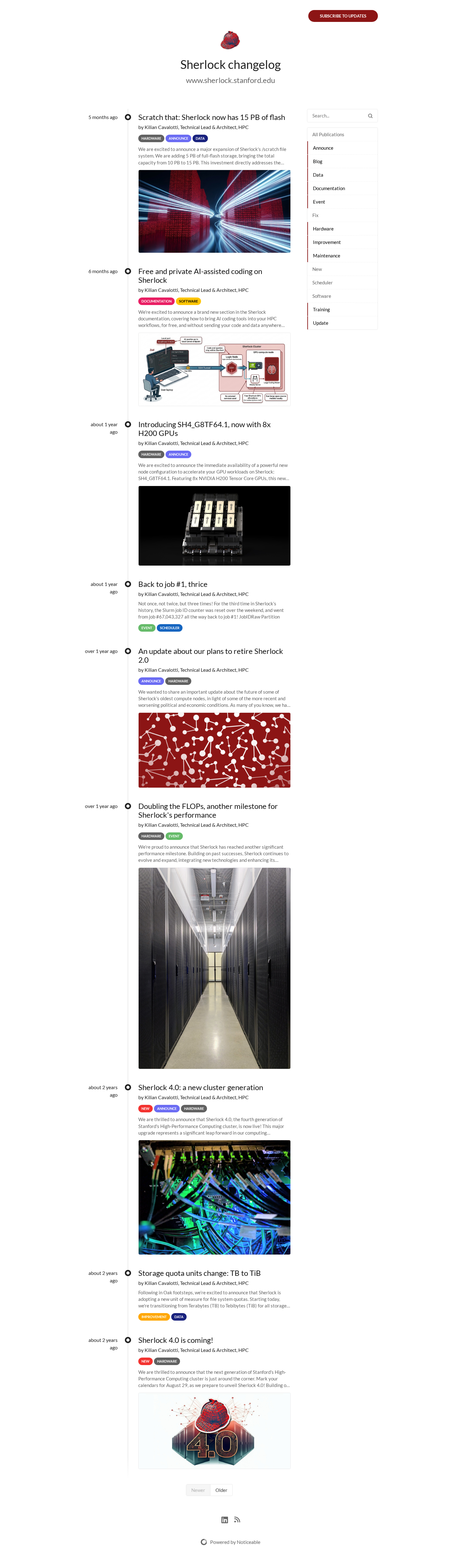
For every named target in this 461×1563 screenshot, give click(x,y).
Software (321, 296)
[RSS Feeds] (237, 1519)
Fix (315, 215)
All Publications (328, 134)
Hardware (323, 228)
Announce (323, 148)
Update (320, 323)
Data (318, 175)
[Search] (370, 115)
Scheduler (322, 282)
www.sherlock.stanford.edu (230, 80)
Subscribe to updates (343, 15)
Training (321, 309)
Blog (317, 161)
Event (319, 201)
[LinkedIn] (227, 1519)
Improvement (327, 242)
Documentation (329, 188)
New (317, 269)
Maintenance (326, 255)
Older (221, 1490)
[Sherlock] (230, 41)
